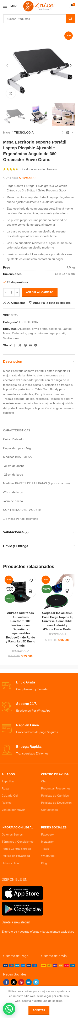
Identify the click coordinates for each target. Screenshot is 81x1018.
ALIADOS (8, 774)
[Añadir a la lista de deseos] (31, 581)
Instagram (47, 841)
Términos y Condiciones (17, 841)
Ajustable (24, 328)
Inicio (6, 132)
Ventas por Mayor (13, 809)
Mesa (6, 333)
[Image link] (20, 965)
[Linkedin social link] (30, 345)
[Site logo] (39, 6)
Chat (44, 781)
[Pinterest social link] (25, 345)
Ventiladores (11, 338)
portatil (60, 333)
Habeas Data (10, 863)
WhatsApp (48, 855)
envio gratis (39, 328)
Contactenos (49, 809)
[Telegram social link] (35, 345)
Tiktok (45, 848)
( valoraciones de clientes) (39, 169)
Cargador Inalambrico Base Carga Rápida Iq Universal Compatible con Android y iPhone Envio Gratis (57, 621)
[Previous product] (62, 132)
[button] (7, 65)
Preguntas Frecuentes (55, 788)
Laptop (67, 328)
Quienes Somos (12, 834)
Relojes (6, 802)
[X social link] (20, 345)
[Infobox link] (39, 685)
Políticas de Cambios (55, 795)
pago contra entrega (41, 333)
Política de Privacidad (16, 855)
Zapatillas (8, 781)
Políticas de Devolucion (56, 802)
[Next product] (72, 132)
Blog (44, 863)
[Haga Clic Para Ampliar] (11, 93)
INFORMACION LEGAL (17, 827)
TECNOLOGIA (24, 132)
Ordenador (19, 333)
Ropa (5, 788)
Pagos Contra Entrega (16, 848)
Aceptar (39, 1010)
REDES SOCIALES (53, 827)
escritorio (55, 328)
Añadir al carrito (39, 292)
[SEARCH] (70, 18)
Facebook (47, 834)
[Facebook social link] (14, 345)
